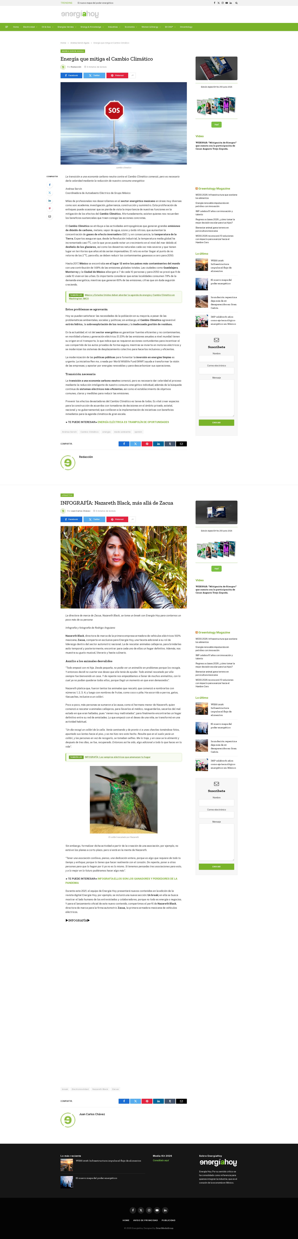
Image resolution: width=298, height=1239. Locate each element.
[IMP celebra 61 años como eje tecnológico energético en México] (202, 321)
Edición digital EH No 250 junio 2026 (216, 87)
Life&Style (67, 495)
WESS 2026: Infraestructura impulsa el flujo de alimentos (221, 266)
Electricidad (29, 27)
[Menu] (6, 27)
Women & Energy (150, 27)
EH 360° (169, 27)
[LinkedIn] (50, 200)
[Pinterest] (50, 208)
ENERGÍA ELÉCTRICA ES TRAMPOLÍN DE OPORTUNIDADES (134, 422)
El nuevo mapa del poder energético (221, 281)
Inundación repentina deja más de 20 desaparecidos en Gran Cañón (111, 3)
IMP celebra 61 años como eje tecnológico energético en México (223, 320)
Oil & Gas (46, 27)
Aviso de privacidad (145, 1220)
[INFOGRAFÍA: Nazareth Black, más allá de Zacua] (124, 567)
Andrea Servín (69, 432)
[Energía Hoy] (80, 14)
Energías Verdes (66, 27)
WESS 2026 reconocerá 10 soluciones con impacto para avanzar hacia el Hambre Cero (214, 239)
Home (16, 27)
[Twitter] (50, 193)
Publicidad (168, 1220)
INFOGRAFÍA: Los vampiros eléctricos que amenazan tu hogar (118, 757)
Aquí (216, 125)
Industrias (113, 27)
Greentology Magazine (214, 188)
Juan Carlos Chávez (80, 511)
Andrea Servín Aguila (73, 51)
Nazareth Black (100, 1089)
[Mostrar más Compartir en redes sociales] (132, 75)
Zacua (115, 1089)
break (65, 1089)
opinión (138, 432)
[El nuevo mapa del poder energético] (202, 284)
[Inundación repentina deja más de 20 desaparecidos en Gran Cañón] (202, 301)
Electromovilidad (80, 1089)
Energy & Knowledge (91, 27)
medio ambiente (122, 432)
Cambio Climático (90, 432)
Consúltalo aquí (161, 1160)
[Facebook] (50, 185)
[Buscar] (236, 3)
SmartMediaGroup (164, 1228)
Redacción (76, 67)
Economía (130, 27)
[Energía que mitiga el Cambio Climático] (124, 123)
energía (106, 432)
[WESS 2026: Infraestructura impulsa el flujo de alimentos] (202, 265)
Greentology (186, 27)
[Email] (50, 216)
